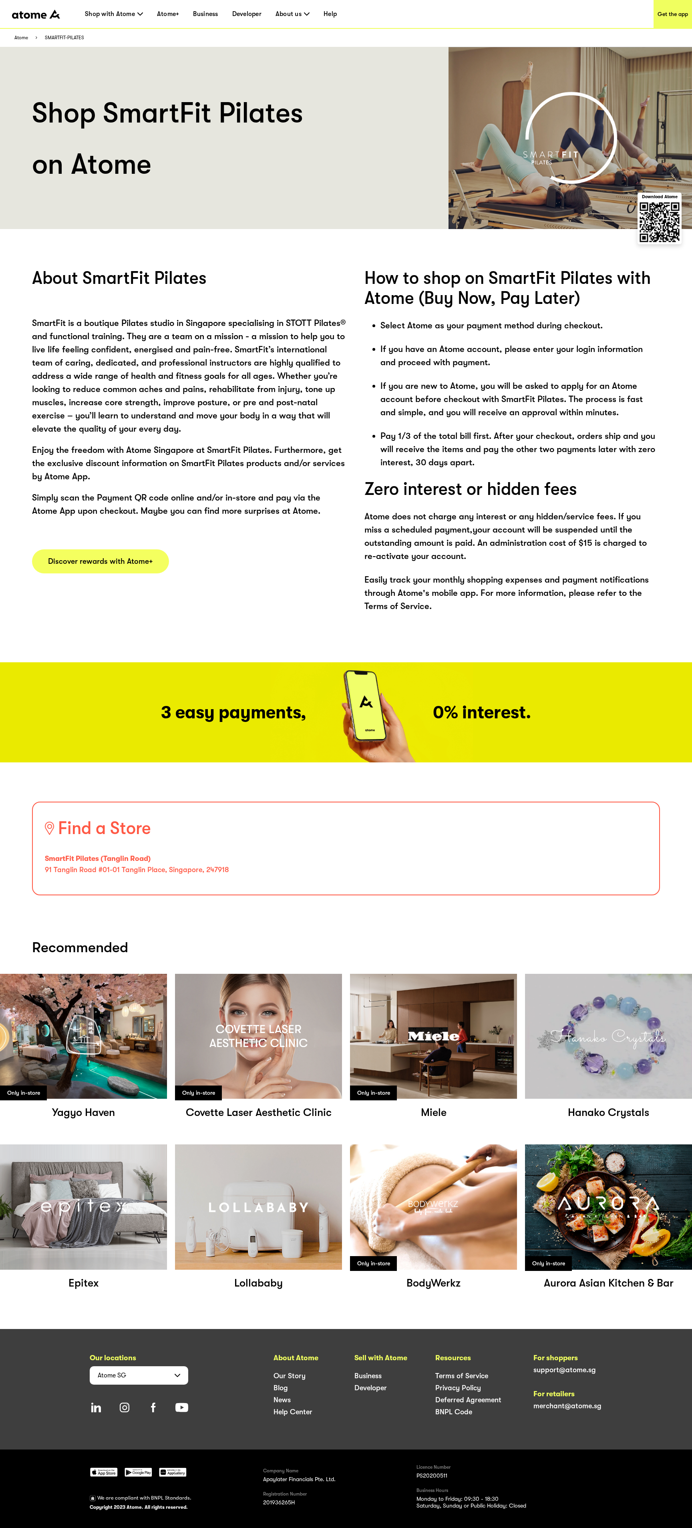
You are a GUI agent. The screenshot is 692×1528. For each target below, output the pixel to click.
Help (330, 14)
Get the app (673, 14)
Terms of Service (461, 1376)
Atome (21, 37)
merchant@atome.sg (567, 1406)
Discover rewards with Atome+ (100, 561)
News (282, 1400)
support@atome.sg (564, 1370)
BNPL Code (453, 1412)
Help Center (293, 1412)
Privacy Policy (458, 1388)
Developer (247, 14)
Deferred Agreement (468, 1400)
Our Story (290, 1376)
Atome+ (168, 14)
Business (205, 14)
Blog (281, 1388)
